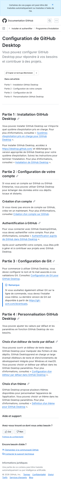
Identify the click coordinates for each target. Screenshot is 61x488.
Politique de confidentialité (12, 437)
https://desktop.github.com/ (17, 148)
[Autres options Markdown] (36, 73)
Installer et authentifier (22, 28)
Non (21, 431)
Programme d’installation (47, 28)
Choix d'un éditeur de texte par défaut (28, 341)
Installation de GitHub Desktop (32, 162)
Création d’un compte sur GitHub (31, 214)
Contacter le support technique (19, 454)
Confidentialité (39, 474)
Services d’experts (18, 477)
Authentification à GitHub (19, 223)
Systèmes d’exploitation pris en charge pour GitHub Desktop (24, 136)
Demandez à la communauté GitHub (22, 450)
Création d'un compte (17, 201)
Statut (51, 474)
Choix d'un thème (14, 384)
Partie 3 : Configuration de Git (26, 261)
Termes (26, 474)
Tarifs (4, 477)
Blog (31, 477)
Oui (9, 431)
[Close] (53, 4)
